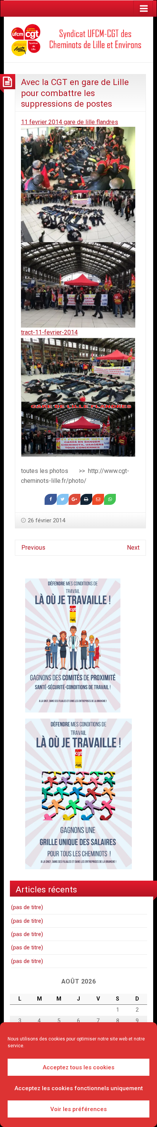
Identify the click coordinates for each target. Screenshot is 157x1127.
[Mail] (98, 499)
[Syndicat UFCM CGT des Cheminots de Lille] (78, 39)
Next (133, 547)
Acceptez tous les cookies (78, 1067)
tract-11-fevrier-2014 (49, 332)
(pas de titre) (27, 907)
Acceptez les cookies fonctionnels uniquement (78, 1088)
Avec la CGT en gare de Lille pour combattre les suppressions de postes (75, 93)
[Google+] (74, 499)
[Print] (86, 499)
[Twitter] (63, 499)
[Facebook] (50, 499)
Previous (33, 547)
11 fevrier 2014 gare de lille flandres (69, 122)
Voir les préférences (78, 1109)
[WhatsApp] (110, 499)
